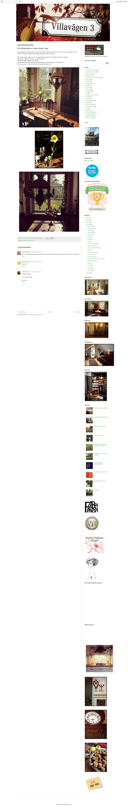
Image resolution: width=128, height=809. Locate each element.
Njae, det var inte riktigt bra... (94, 247)
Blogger (70, 804)
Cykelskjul (96, 490)
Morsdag (89, 250)
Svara (23, 256)
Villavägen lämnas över (100, 426)
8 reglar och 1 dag (92, 254)
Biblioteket (88, 75)
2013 (87, 224)
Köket (87, 98)
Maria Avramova (26, 261)
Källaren (88, 96)
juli (88, 237)
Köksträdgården (90, 100)
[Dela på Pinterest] (53, 238)
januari (89, 270)
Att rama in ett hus (92, 256)
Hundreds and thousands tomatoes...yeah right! (100, 445)
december (90, 226)
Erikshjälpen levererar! (99, 481)
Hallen (87, 85)
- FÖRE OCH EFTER (91, 70)
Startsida (50, 312)
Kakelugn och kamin (91, 95)
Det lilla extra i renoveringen (93, 77)
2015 (87, 220)
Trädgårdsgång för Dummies (101, 417)
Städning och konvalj (92, 252)
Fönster (88, 81)
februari (90, 268)
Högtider (88, 87)
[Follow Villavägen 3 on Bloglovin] (92, 578)
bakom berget (25, 271)
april (89, 263)
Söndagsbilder (90, 106)
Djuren (87, 79)
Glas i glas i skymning (92, 243)
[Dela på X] (50, 238)
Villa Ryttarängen (26, 252)
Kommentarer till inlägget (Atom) (34, 314)
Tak (87, 108)
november (90, 228)
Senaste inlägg (21, 312)
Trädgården (89, 114)
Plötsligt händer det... (92, 261)
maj (89, 241)
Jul (87, 93)
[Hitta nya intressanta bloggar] (89, 160)
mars (89, 266)
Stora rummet (30, 240)
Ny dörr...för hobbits (92, 245)
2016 (87, 217)
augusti (90, 235)
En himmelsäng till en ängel (101, 472)
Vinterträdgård (89, 116)
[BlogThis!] (48, 238)
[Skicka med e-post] (46, 238)
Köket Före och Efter (99, 435)
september (90, 232)
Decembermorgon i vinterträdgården (99, 463)
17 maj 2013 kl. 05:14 (35, 271)
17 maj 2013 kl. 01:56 (36, 261)
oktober (90, 230)
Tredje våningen (90, 112)
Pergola (88, 102)
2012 (87, 273)
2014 (87, 222)
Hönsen (88, 89)
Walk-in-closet (89, 117)
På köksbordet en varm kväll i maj (95, 258)
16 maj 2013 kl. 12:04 (37, 252)
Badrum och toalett (91, 72)
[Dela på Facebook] (51, 238)
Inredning (24, 240)
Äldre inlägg (77, 312)
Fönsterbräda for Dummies (100, 408)
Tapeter (88, 110)
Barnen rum (89, 73)
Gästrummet (89, 83)
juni (89, 239)
